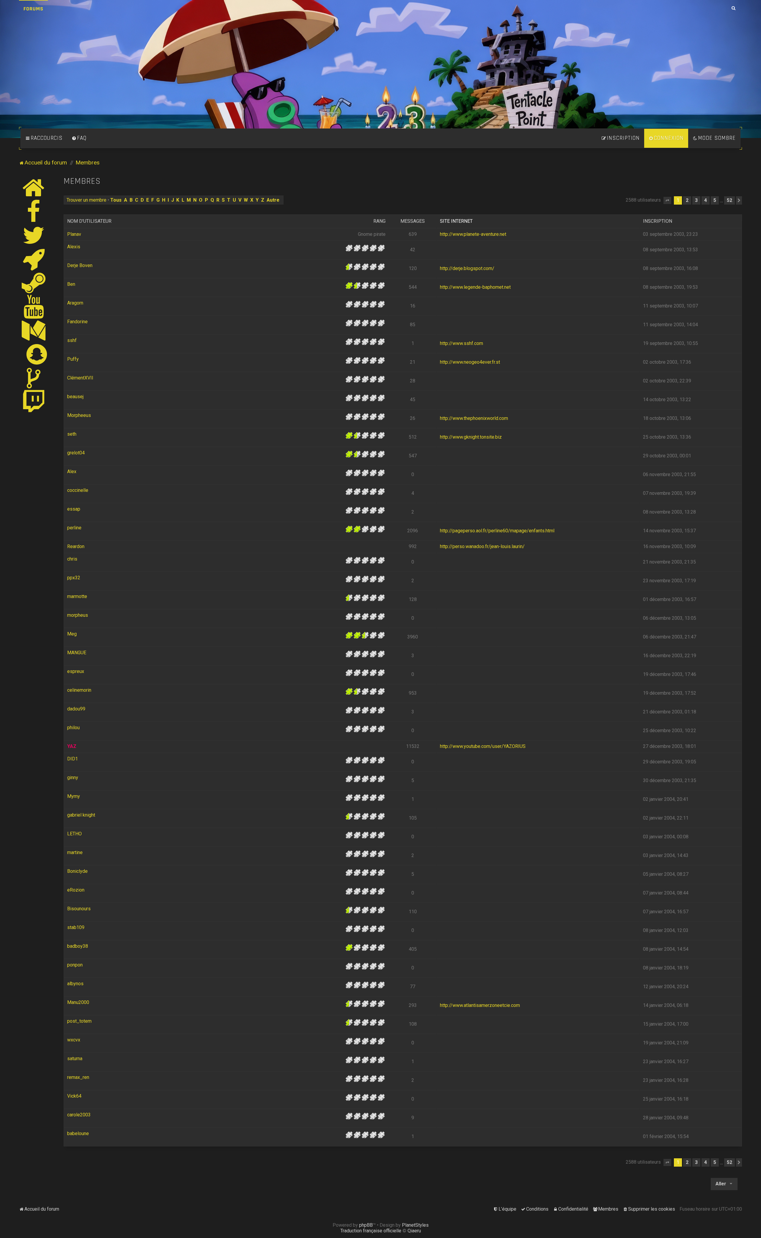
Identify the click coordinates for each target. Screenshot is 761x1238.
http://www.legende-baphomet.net (475, 287)
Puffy (73, 359)
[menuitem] (79, 138)
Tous (116, 200)
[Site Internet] (34, 188)
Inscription (657, 221)
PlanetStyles (415, 1225)
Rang (379, 221)
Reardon (75, 546)
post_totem (79, 1021)
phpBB (366, 1225)
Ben (71, 284)
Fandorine (77, 321)
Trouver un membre (86, 200)
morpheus (77, 615)
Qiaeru (414, 1231)
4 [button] (705, 200)
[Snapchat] (37, 354)
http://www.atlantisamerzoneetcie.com (480, 1005)
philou (73, 727)
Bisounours (79, 908)
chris (72, 559)
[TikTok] (34, 378)
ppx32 (73, 577)
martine (75, 852)
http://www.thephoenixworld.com (474, 418)
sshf (72, 340)
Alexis (73, 247)
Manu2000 (78, 1002)
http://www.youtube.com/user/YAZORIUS (483, 746)
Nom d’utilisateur (89, 221)
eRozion (75, 890)
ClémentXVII (80, 378)
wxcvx (73, 1040)
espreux (75, 671)
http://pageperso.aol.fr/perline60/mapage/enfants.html (497, 531)
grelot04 (76, 453)
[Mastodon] (34, 330)
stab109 (75, 927)
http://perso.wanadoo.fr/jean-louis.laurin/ (482, 546)
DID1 (72, 759)
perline (74, 528)
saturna (74, 1058)
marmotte (77, 596)
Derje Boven (79, 265)
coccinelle (77, 490)
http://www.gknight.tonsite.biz (471, 437)
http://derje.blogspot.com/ (467, 268)
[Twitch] (34, 402)
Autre (273, 200)
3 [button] (696, 200)
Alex (71, 471)
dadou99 (76, 709)
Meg (72, 634)
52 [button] (729, 200)
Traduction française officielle (370, 1231)
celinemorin (79, 690)
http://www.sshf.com (461, 343)
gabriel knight (81, 815)
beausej (75, 396)
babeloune (78, 1133)
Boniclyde (77, 871)
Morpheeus (79, 415)
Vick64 (74, 1096)
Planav (74, 234)
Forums (33, 8)
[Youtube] (34, 306)
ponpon (75, 965)
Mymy (73, 796)
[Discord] (34, 259)
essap (73, 509)
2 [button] (687, 200)
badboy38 (77, 946)
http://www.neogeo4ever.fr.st (470, 362)
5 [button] (714, 200)
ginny (72, 777)
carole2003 (79, 1115)
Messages (412, 221)
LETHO (74, 834)
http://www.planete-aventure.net (473, 234)
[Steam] (34, 283)
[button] (667, 200)
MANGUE (76, 652)
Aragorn (75, 303)
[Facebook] (34, 211)
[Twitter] (34, 235)
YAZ (71, 746)
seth (71, 434)
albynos (75, 983)
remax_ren (78, 1077)
